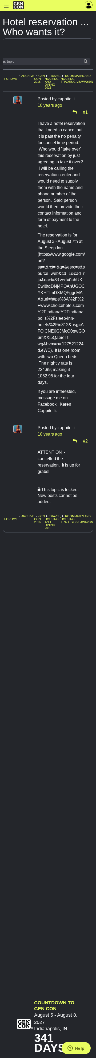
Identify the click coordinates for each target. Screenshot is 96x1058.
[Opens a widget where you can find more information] (76, 1048)
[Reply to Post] (75, 112)
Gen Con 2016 (39, 78)
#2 (85, 441)
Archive (27, 75)
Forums (10, 78)
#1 (85, 112)
